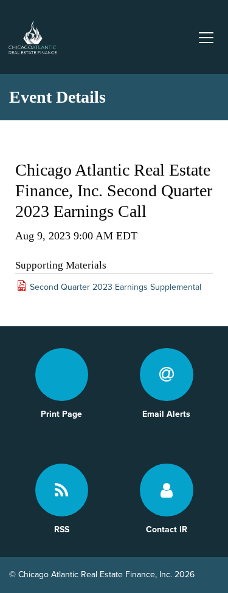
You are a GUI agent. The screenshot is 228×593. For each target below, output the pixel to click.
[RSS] (62, 490)
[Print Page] (62, 375)
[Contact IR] (166, 490)
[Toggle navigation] (205, 37)
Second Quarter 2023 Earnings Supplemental (115, 287)
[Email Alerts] (166, 375)
